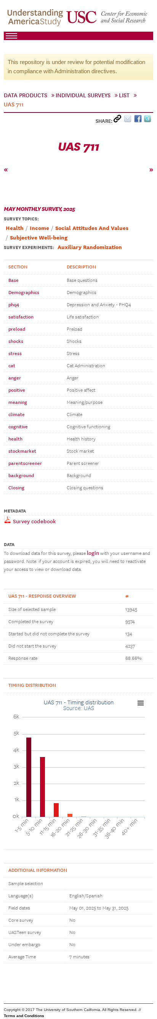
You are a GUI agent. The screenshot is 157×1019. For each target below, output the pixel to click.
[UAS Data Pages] (36, 19)
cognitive (18, 427)
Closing (16, 488)
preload (16, 329)
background (21, 476)
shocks (15, 341)
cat (11, 366)
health (15, 439)
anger (14, 378)
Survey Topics (20, 219)
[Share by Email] (129, 120)
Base (13, 280)
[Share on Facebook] (139, 120)
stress (15, 353)
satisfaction (21, 317)
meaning (17, 402)
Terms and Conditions (24, 1016)
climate (16, 414)
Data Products (25, 95)
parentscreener (25, 463)
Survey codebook (33, 521)
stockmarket (22, 451)
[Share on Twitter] (148, 120)
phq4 (13, 305)
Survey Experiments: (29, 247)
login (93, 553)
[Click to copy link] (119, 120)
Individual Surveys (83, 95)
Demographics (23, 292)
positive (16, 390)
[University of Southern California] (107, 19)
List (124, 95)
